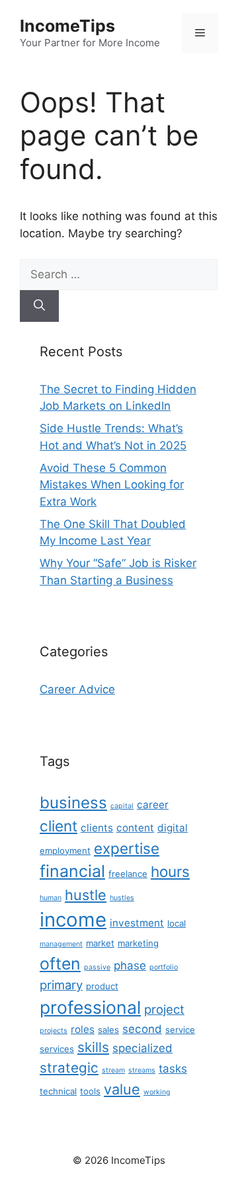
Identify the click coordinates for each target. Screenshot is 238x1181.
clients (97, 827)
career (153, 804)
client (58, 826)
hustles (122, 898)
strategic (69, 1067)
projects (53, 1030)
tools (90, 1091)
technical (58, 1091)
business (73, 802)
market (100, 943)
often (60, 963)
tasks (173, 1068)
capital (122, 806)
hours (170, 871)
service (180, 1029)
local (176, 923)
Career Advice (77, 689)
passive (97, 967)
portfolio (163, 967)
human (50, 898)
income (73, 919)
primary (61, 984)
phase (130, 965)
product (102, 986)
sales (108, 1029)
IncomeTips (67, 26)
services (57, 1049)
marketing (138, 943)
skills (93, 1047)
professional (90, 1007)
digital (172, 827)
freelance (127, 873)
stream (113, 1070)
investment (137, 923)
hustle (85, 894)
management (61, 944)
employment (65, 850)
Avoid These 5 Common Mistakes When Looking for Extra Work (112, 484)
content (135, 827)
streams (141, 1070)
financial (72, 871)
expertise (126, 848)
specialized (142, 1048)
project (164, 1009)
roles (83, 1029)
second (142, 1029)
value (122, 1089)
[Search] (39, 306)
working (157, 1092)
